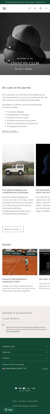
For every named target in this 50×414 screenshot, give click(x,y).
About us (6, 352)
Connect (5, 358)
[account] (29, 8)
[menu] (46, 8)
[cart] (40, 8)
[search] (35, 8)
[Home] (4, 8)
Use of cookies (33, 401)
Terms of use (22, 401)
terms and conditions (13, 331)
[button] (46, 181)
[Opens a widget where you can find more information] (8, 410)
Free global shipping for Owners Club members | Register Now (25, 2)
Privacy (14, 401)
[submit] (45, 318)
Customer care (8, 346)
